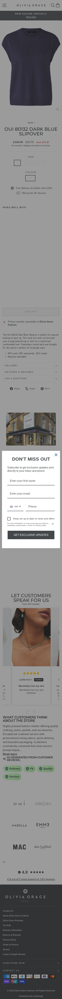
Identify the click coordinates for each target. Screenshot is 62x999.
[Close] (56, 455)
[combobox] (15, 506)
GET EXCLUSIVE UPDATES (31, 535)
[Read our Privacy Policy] (53, 524)
